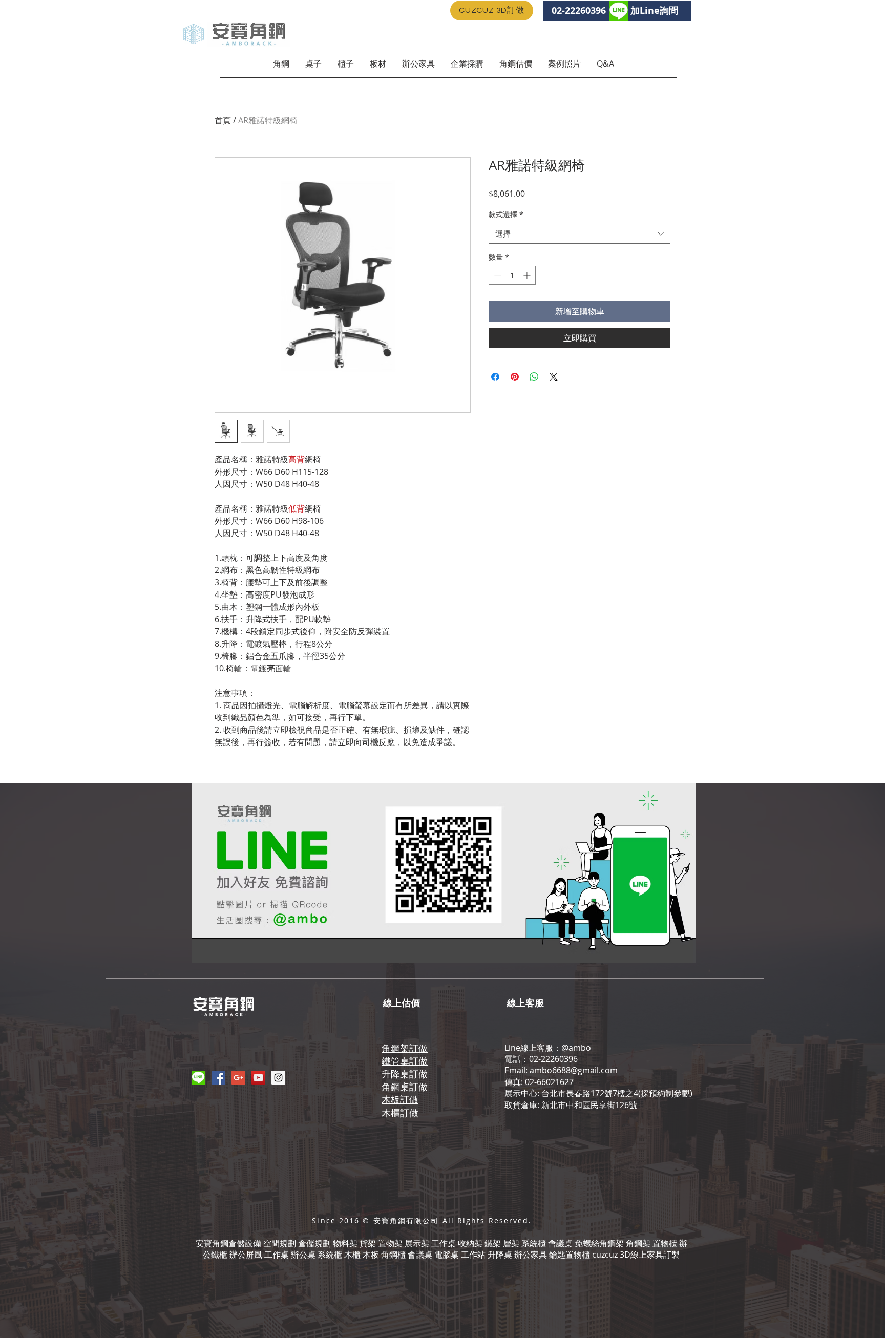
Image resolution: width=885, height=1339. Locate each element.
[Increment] (527, 275)
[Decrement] (496, 275)
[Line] (198, 1078)
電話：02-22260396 (541, 1059)
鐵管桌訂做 (405, 1061)
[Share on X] (553, 377)
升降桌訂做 (405, 1074)
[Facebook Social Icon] (218, 1078)
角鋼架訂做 (405, 1048)
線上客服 (525, 1002)
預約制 (661, 1093)
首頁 (223, 120)
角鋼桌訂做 (405, 1086)
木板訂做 (400, 1099)
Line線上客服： (532, 1047)
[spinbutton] (512, 275)
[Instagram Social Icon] (278, 1078)
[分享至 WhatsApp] (534, 377)
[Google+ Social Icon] (238, 1078)
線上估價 (401, 1002)
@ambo (576, 1047)
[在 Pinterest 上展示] (515, 377)
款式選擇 (506, 214)
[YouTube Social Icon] (258, 1078)
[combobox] (579, 234)
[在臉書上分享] (495, 377)
